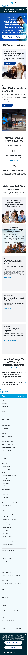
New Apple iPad (5, 533)
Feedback (4, 617)
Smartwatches (5, 414)
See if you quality (9, 340)
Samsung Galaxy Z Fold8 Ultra (9, 439)
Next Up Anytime (6, 466)
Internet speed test (6, 478)
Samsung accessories (7, 558)
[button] (2, 3)
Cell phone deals (5, 494)
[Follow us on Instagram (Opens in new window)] (23, 396)
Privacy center (17, 630)
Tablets (3, 411)
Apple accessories (6, 553)
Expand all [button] (14, 367)
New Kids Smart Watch (7, 547)
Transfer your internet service (9, 486)
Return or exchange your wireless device (11, 583)
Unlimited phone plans (7, 450)
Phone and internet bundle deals (9, 502)
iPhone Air (4, 431)
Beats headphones (6, 563)
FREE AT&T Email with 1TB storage (8, 620)
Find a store (7, 105)
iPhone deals (5, 497)
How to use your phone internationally (11, 575)
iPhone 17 (4, 433)
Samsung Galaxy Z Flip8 (7, 444)
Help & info (4, 605)
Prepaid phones (5, 419)
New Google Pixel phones (8, 522)
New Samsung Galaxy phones (9, 519)
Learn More (14, 219)
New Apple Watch (6, 539)
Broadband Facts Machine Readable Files (11, 610)
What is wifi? (5, 586)
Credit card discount (6, 505)
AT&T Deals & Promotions (8, 492)
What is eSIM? (5, 580)
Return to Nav (4, 7)
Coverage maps (5, 630)
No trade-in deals (6, 510)
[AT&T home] (14, 3)
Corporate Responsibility (7, 600)
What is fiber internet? (7, 578)
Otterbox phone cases (7, 561)
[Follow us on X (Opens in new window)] (18, 396)
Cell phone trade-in (6, 483)
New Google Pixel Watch (7, 544)
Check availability (13, 178)
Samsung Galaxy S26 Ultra (8, 436)
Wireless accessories (7, 416)
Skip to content (4, 5)
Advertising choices (18, 628)
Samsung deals (5, 500)
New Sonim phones (6, 527)
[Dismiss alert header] (26, 8)
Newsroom (4, 594)
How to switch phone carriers (9, 475)
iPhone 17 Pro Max (6, 425)
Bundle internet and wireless (8, 570)
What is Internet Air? (6, 572)
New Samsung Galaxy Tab (8, 536)
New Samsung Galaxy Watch (8, 541)
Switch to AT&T (5, 472)
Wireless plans (13, 37)
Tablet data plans (6, 461)
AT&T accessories (6, 555)
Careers (4, 602)
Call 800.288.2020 (13, 160)
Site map (3, 628)
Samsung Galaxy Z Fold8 (7, 441)
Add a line (4, 455)
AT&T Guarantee (6, 608)
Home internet (5, 409)
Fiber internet (5, 406)
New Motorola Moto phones (8, 524)
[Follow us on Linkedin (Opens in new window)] (25, 396)
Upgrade (4, 458)
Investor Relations (6, 597)
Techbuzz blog (5, 614)
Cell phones (4, 403)
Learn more (12, 11)
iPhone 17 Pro (5, 428)
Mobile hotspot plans (7, 463)
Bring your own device (7, 480)
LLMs (3, 623)
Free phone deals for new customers (10, 508)
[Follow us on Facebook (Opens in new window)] (20, 396)
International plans (6, 453)
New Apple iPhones (6, 517)
